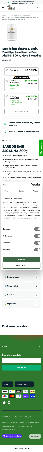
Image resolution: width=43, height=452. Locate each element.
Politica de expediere (25, 426)
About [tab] (35, 191)
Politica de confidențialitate (29, 423)
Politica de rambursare (10, 423)
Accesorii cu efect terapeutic (20, 15)
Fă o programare (41, 148)
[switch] (37, 236)
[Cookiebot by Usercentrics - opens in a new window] (30, 184)
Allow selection (21, 266)
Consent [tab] (7, 191)
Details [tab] (21, 191)
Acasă (4, 15)
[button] (3, 7)
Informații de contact (9, 429)
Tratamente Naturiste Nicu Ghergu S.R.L (20, 417)
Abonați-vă (21, 368)
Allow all (21, 259)
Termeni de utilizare (8, 426)
